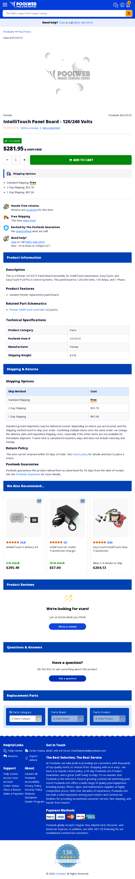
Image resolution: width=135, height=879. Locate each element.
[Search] (129, 13)
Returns (13, 756)
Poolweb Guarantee (28, 474)
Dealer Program (34, 801)
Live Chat (70, 750)
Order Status (37, 750)
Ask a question (51, 128)
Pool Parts (24, 31)
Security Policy (33, 789)
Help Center (15, 750)
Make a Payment (13, 793)
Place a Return (12, 789)
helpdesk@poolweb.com (91, 750)
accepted (31, 209)
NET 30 (98, 829)
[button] (116, 5)
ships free (29, 220)
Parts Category (21, 712)
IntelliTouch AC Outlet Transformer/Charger (63, 548)
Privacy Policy (33, 785)
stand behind (23, 231)
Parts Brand (58, 712)
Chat (62, 22)
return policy (80, 454)
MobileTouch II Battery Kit (22, 547)
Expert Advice (33, 758)
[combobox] (67, 13)
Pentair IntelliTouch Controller (27, 309)
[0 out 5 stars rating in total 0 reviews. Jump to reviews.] (12, 127)
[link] (81, 160)
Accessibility (32, 781)
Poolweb (8, 31)
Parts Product (101, 712)
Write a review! (68, 626)
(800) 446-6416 (83, 22)
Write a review (29, 128)
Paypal (79, 825)
